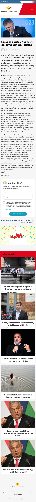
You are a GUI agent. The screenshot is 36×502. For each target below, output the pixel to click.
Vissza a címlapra (28, 222)
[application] (18, 235)
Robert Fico (5, 220)
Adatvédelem (15, 492)
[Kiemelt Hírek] (10, 9)
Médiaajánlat (18, 494)
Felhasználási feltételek (27, 492)
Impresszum (5, 492)
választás (29, 220)
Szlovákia (13, 220)
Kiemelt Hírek (15, 50)
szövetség (21, 220)
